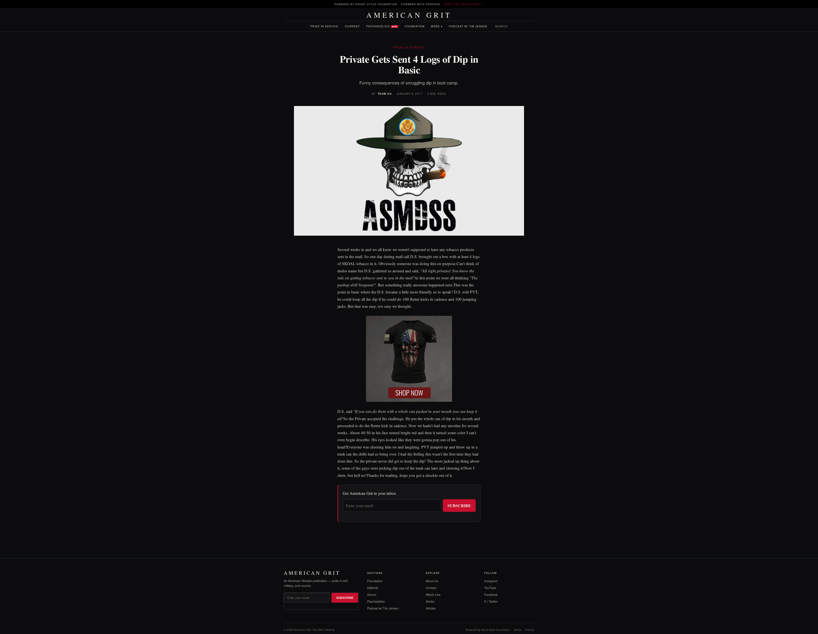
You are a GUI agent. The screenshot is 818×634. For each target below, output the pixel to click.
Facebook (491, 594)
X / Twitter (491, 601)
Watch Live (433, 594)
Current (352, 26)
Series (430, 601)
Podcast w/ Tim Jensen (468, 26)
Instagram (491, 581)
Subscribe (459, 505)
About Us (432, 581)
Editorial (372, 588)
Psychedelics (381, 26)
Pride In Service (324, 26)
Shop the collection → (464, 4)
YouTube (490, 588)
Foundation (415, 26)
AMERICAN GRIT (409, 15)
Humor (371, 594)
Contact (431, 588)
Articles (431, 608)
